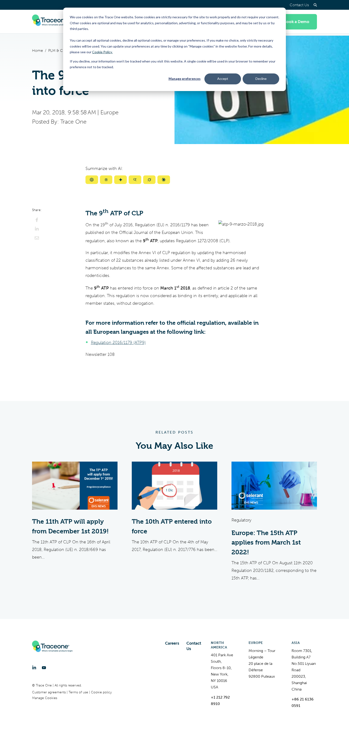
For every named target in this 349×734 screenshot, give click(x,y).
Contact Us (299, 5)
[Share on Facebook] (37, 220)
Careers (172, 643)
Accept (222, 79)
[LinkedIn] (34, 668)
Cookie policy (101, 692)
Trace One (73, 121)
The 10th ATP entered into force (172, 526)
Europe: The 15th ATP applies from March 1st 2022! (266, 542)
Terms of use (79, 692)
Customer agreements (49, 692)
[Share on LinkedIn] (37, 229)
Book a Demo (296, 21)
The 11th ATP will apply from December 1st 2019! (70, 526)
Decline (261, 79)
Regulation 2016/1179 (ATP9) (118, 342)
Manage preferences (185, 79)
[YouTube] (44, 668)
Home (37, 50)
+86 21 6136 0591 (303, 702)
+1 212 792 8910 (220, 700)
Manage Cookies (44, 698)
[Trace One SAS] (52, 21)
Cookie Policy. (102, 52)
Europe (109, 112)
